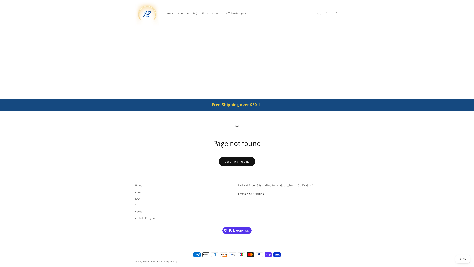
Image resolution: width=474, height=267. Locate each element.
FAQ (137, 198)
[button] (183, 13)
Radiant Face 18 (150, 261)
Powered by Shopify (168, 261)
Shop (138, 205)
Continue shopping (237, 161)
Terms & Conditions (251, 194)
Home (138, 185)
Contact (140, 211)
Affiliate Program (145, 218)
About (139, 192)
